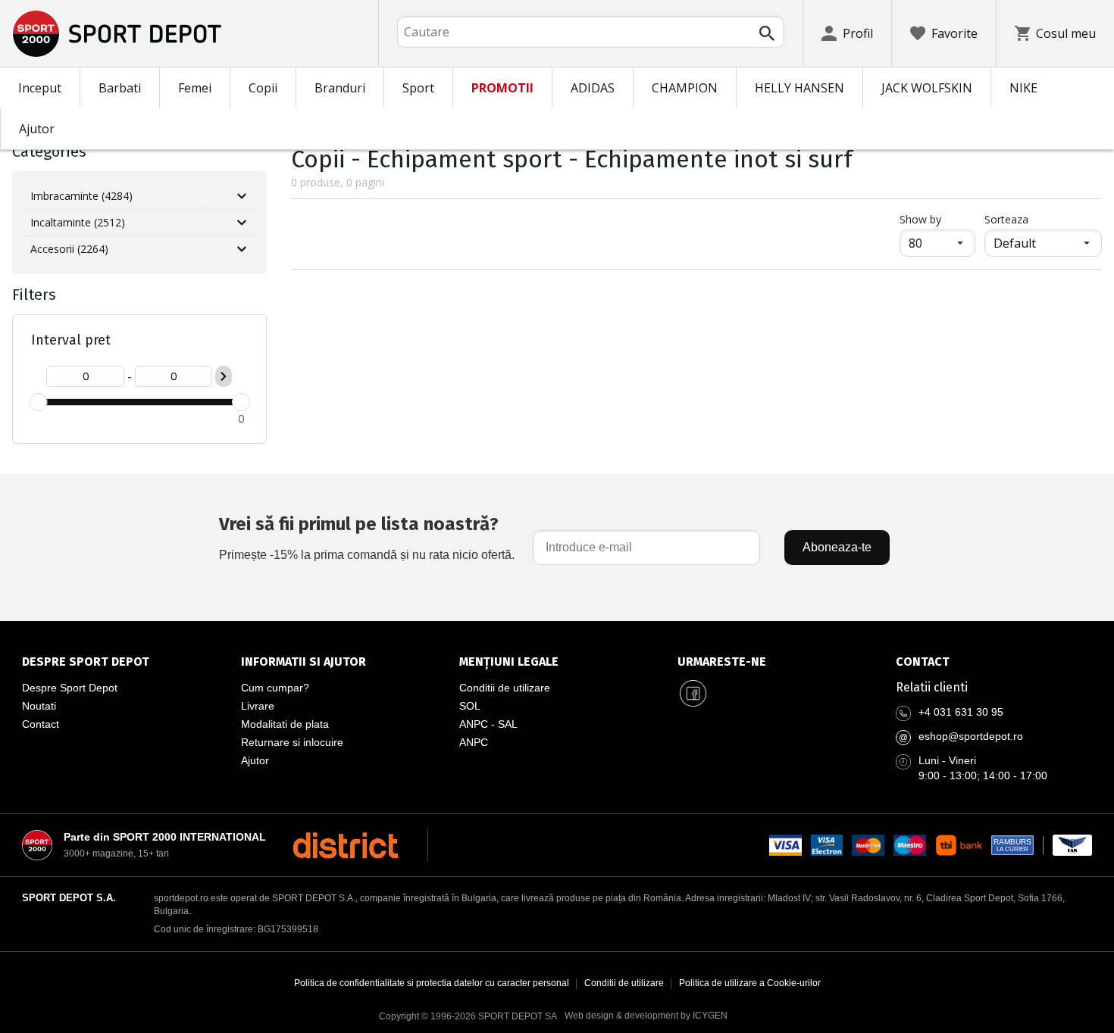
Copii (263, 88)
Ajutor (37, 128)
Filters (34, 295)
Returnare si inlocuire (292, 742)
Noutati (39, 706)
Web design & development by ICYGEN (646, 1015)
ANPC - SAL (488, 724)
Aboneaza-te (837, 547)
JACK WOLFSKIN (926, 88)
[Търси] (766, 33)
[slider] (38, 402)
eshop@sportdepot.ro (970, 736)
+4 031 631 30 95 (960, 712)
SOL (469, 706)
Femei (194, 88)
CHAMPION (685, 88)
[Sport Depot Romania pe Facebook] (692, 694)
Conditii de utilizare (504, 688)
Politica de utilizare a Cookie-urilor (750, 983)
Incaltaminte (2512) (77, 222)
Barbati (120, 88)
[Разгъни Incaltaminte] (242, 223)
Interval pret (71, 340)
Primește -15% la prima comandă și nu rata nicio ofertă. (367, 537)
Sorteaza (1006, 219)
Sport (418, 88)
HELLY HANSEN (799, 88)
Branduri (339, 88)
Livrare (257, 706)
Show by (937, 218)
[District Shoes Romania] (345, 845)
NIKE (1023, 88)
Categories (49, 151)
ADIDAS (593, 88)
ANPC (473, 742)
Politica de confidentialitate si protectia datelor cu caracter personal (431, 983)
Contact (40, 724)
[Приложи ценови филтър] (223, 376)
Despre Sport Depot (69, 688)
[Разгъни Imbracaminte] (242, 196)
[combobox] (590, 32)
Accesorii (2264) (69, 249)
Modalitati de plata (285, 724)
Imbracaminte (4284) (81, 196)
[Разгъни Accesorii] (242, 249)
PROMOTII (502, 88)
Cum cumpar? (275, 688)
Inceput (39, 88)
